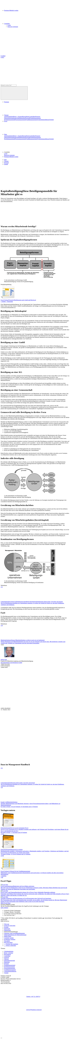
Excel (5, 121)
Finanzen (37, 116)
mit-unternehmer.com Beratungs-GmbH (11, 662)
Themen (6, 115)
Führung (6, 118)
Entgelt (6, 164)
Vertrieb (51, 119)
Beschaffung (25, 116)
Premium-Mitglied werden (11, 156)
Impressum (7, 928)
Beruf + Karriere (17, 116)
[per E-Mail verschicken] (13, 706)
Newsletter (7, 941)
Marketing (22, 118)
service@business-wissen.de (34, 1009)
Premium (6, 102)
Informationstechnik (14, 118)
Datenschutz (7, 930)
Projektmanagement (9, 119)
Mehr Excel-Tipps (5, 903)
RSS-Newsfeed (8, 942)
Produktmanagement (35, 118)
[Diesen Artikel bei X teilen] (39, 680)
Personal (27, 118)
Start (5, 159)
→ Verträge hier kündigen (11, 944)
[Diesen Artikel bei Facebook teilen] (13, 680)
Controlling (32, 116)
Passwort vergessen (13, 26)
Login (9, 25)
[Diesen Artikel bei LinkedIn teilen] (13, 693)
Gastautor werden (9, 938)
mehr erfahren (4, 907)
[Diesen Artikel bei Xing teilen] (39, 693)
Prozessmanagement (20, 119)
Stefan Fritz (4, 659)
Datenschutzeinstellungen (11, 931)
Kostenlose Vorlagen (9, 939)
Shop (5, 134)
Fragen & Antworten (9, 925)
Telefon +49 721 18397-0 (33, 996)
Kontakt (6, 927)
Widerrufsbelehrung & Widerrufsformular (15, 935)
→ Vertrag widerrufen (10, 945)
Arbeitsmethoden (8, 116)
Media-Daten (7, 936)
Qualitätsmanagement (31, 119)
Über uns (6, 924)
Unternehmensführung (43, 119)
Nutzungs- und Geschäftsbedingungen (14, 933)
